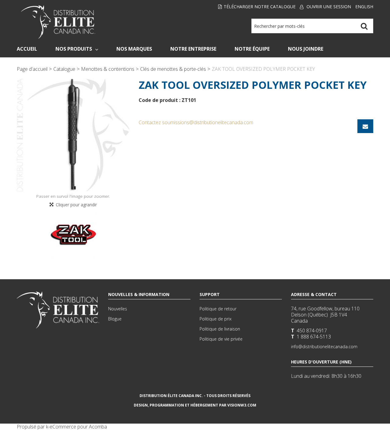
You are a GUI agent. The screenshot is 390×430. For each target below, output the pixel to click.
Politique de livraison (220, 329)
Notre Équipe (252, 48)
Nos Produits (73, 48)
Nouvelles (117, 309)
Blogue (115, 319)
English (364, 6)
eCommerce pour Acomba (78, 426)
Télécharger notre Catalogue (260, 6)
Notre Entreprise (193, 48)
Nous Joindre (305, 48)
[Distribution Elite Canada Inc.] (58, 22)
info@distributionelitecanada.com (324, 346)
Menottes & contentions (107, 69)
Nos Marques (134, 48)
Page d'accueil (32, 69)
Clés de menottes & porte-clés (173, 69)
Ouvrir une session (329, 6)
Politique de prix (216, 319)
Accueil (27, 48)
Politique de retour (218, 309)
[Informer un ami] (365, 126)
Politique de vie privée (221, 339)
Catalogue (64, 69)
